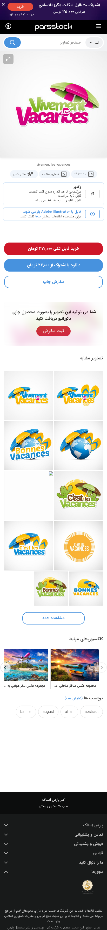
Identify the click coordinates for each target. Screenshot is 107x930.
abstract (91, 712)
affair (69, 712)
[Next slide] (5, 667)
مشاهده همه (53, 618)
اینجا (38, 216)
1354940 (80, 174)
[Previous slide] (101, 667)
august (48, 712)
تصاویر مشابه (50, 174)
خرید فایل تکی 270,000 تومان (53, 248)
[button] (53, 825)
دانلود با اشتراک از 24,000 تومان (53, 265)
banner (26, 712)
